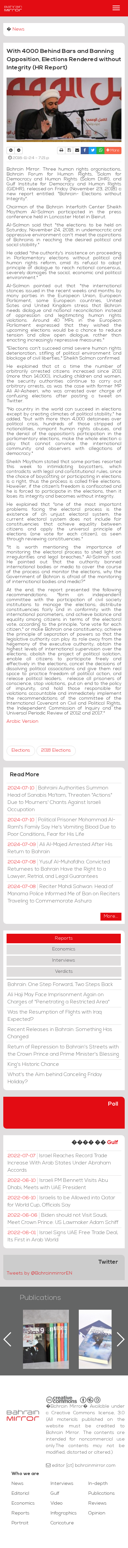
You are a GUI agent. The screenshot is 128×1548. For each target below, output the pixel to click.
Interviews (63, 960)
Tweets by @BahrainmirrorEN (39, 1273)
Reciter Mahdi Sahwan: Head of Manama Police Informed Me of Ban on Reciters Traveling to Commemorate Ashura (64, 894)
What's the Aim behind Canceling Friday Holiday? (55, 1078)
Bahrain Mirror (13, 8)
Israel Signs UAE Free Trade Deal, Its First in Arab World (63, 1236)
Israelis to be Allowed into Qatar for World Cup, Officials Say (61, 1201)
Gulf (112, 1142)
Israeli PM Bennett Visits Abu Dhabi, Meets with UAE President (58, 1184)
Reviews (97, 1503)
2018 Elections (56, 750)
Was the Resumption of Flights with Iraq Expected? (55, 1016)
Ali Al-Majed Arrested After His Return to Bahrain (60, 848)
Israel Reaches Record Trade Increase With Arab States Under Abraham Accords (59, 1163)
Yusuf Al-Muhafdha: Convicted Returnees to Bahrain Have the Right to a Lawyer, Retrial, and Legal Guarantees (59, 869)
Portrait (20, 1523)
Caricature (62, 1523)
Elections (20, 750)
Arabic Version (22, 721)
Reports (64, 938)
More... (111, 916)
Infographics (64, 1513)
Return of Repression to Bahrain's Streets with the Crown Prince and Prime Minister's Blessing (63, 1050)
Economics (63, 949)
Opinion (96, 1513)
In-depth (98, 1483)
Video (57, 1503)
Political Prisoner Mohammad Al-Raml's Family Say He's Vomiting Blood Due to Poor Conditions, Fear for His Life (62, 827)
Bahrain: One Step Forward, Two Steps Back (60, 984)
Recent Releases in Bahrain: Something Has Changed (60, 1033)
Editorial (20, 1493)
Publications (40, 1298)
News (18, 29)
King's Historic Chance (33, 1064)
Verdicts (64, 971)
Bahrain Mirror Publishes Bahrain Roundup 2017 (54, 1328)
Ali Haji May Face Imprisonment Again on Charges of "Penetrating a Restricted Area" (59, 998)
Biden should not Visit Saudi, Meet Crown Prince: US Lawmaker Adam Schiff (63, 1219)
